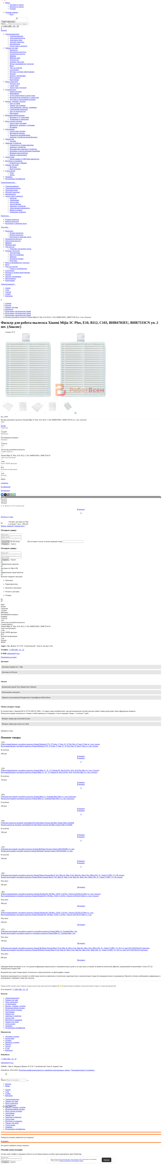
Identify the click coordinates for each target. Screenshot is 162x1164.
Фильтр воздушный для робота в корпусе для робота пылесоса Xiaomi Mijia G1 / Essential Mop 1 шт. (38, 933)
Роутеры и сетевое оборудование (22, 72)
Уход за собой (15, 103)
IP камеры (13, 127)
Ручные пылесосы (12, 219)
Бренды (8, 1044)
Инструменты (15, 78)
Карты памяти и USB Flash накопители (24, 159)
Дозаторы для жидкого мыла (20, 249)
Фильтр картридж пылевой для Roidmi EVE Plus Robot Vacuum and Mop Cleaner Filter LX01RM (36, 825)
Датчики (13, 141)
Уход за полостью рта (18, 111)
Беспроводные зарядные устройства (23, 149)
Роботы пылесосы (12, 221)
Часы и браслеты (11, 82)
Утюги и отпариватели (18, 269)
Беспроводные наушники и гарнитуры (24, 97)
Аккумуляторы (15, 204)
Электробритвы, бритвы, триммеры (23, 107)
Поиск (3, 24)
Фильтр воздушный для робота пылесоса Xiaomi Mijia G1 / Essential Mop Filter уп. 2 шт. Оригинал (37, 798)
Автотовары (10, 129)
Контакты (9, 296)
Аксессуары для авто (17, 131)
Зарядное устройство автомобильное (23, 137)
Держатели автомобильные (20, 135)
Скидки (8, 292)
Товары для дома (11, 48)
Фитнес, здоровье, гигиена (15, 101)
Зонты (12, 175)
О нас (7, 1048)
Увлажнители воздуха (18, 52)
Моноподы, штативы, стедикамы (22, 125)
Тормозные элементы (18, 212)
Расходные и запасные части (16, 223)
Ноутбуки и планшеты (13, 161)
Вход (11, 14)
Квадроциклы (15, 44)
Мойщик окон (15, 58)
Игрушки (13, 167)
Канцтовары (14, 80)
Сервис (8, 294)
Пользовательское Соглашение (82, 1070)
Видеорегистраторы (17, 133)
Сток (7, 290)
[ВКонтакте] (2, 494)
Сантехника (14, 70)
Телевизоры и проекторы (19, 119)
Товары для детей (12, 165)
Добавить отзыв (7, 731)
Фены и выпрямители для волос (22, 64)
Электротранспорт (12, 34)
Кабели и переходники (18, 155)
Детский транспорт (17, 42)
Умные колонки (16, 91)
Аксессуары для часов (18, 88)
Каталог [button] (4, 30)
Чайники (13, 257)
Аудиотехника (10, 89)
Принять (106, 1160)
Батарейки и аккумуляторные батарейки (25, 151)
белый (3, 426)
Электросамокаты (16, 36)
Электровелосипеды (17, 38)
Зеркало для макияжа (18, 76)
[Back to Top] (2, 1078)
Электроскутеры (16, 40)
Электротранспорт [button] (8, 182)
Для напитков (15, 253)
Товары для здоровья (17, 105)
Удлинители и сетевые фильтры (22, 145)
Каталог (8, 305)
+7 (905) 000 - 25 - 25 (10, 26)
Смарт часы (14, 86)
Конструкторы (15, 169)
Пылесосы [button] (5, 216)
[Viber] (8, 494)
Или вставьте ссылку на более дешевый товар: (45, 541)
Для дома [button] (4, 227)
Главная (8, 303)
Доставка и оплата (17, 5)
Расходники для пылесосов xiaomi (18, 311)
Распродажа (9, 1038)
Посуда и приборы (17, 255)
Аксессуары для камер (18, 123)
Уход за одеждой (16, 68)
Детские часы (15, 84)
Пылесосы (14, 50)
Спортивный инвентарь (19, 109)
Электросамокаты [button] (8, 284)
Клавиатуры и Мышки (18, 163)
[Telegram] (14, 494)
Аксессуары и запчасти (18, 46)
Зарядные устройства (13, 143)
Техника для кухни (17, 62)
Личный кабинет (11, 12)
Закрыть (13, 544)
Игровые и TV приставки (19, 117)
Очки (12, 173)
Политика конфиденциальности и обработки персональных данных (44, 1070)
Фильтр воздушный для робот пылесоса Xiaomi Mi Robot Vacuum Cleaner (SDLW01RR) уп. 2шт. (37, 851)
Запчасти (13, 198)
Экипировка (14, 200)
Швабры (13, 56)
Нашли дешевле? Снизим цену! (13, 526)
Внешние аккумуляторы (19, 153)
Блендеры (13, 261)
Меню (7, 3)
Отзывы (13, 9)
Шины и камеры (16, 210)
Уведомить (81, 887)
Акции (7, 288)
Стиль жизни (10, 171)
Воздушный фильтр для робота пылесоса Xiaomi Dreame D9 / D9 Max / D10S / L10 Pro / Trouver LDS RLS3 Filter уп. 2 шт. (46, 915)
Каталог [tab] (8, 1084)
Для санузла (14, 60)
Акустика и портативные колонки (22, 99)
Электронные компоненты (20, 208)
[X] (5, 494)
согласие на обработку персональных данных (71, 1160)
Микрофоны (14, 93)
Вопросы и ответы (17, 7)
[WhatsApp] (11, 494)
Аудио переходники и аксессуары (22, 95)
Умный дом (9, 139)
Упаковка (8, 177)
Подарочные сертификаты (15, 179)
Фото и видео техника (13, 121)
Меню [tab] (7, 1086)
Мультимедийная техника (15, 115)
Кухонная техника (16, 259)
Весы (12, 66)
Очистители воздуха (17, 54)
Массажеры (14, 113)
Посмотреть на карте (9, 657)
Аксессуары (9, 157)
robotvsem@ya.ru (13, 653)
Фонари (13, 74)
